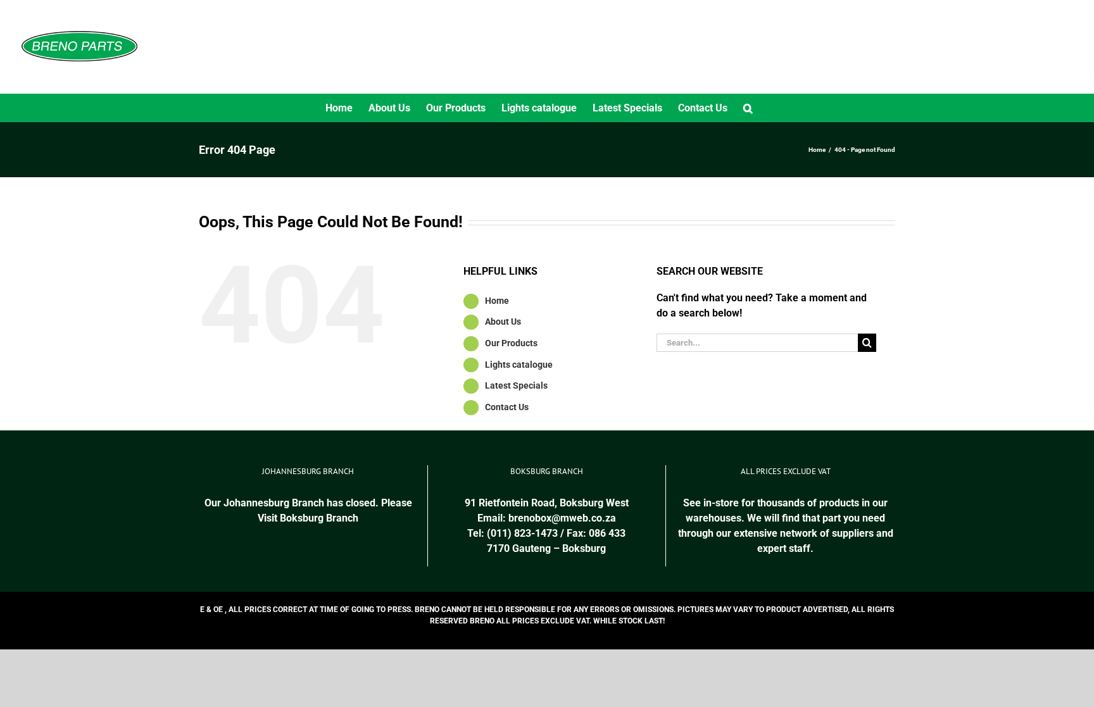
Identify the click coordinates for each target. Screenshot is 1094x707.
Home (497, 301)
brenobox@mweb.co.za (562, 518)
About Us (503, 321)
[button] (748, 108)
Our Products (511, 343)
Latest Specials (516, 385)
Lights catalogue (519, 365)
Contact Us (507, 407)
